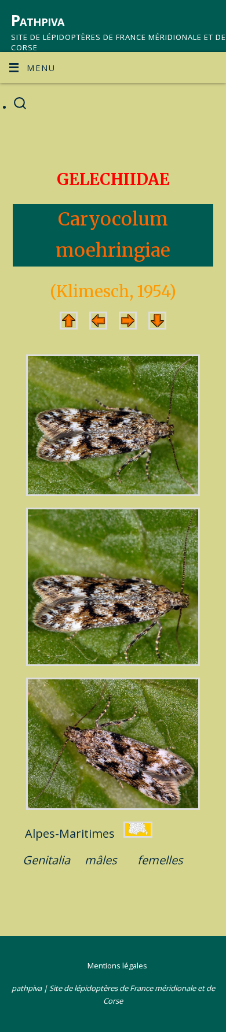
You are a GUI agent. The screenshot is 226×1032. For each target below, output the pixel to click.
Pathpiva (37, 20)
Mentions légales (117, 965)
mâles (101, 860)
